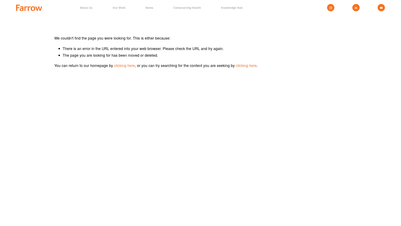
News (149, 8)
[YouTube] (381, 7)
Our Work (119, 8)
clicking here (124, 65)
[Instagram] (330, 7)
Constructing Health (187, 8)
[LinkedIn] (356, 7)
